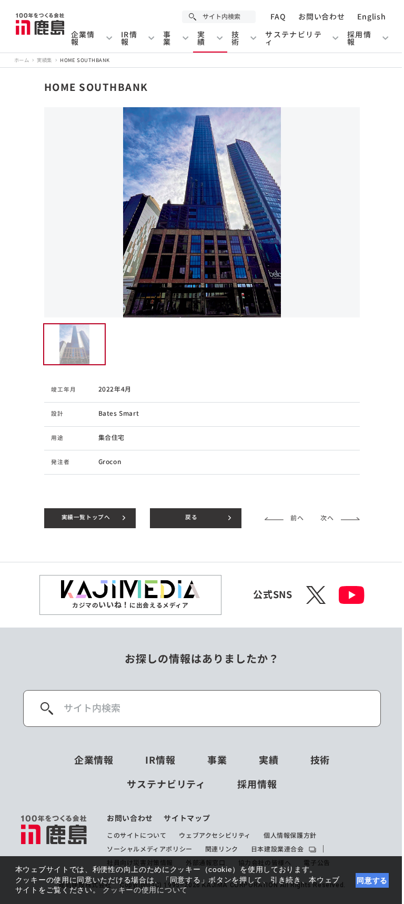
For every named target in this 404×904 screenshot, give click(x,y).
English (371, 17)
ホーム (21, 60)
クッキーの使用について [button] (145, 890)
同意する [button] (372, 880)
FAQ (278, 17)
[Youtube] (352, 595)
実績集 (44, 60)
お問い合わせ (321, 17)
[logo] (54, 840)
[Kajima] (40, 24)
